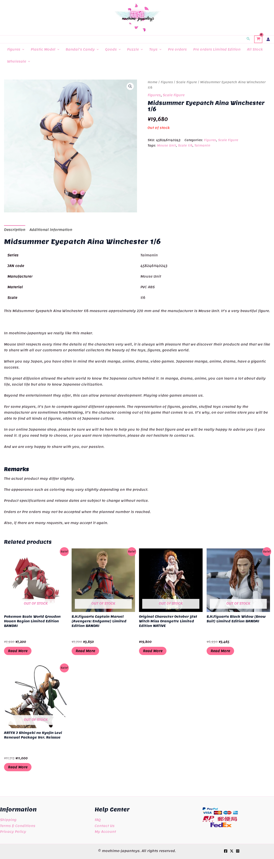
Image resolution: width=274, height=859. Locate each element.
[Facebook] (225, 851)
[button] (248, 39)
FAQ (98, 820)
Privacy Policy (13, 831)
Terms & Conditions (17, 826)
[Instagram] (237, 851)
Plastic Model (43, 49)
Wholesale (16, 61)
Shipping (8, 820)
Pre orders (177, 49)
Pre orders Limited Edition (217, 49)
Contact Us (105, 826)
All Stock (255, 49)
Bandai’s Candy (80, 49)
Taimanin (202, 145)
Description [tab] (14, 229)
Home (152, 82)
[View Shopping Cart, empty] (258, 39)
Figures (13, 49)
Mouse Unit (166, 145)
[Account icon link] (268, 39)
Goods (111, 49)
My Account (105, 831)
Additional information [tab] (50, 229)
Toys (153, 49)
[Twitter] (231, 851)
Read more (17, 651)
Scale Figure (186, 82)
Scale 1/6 (185, 145)
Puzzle (133, 49)
